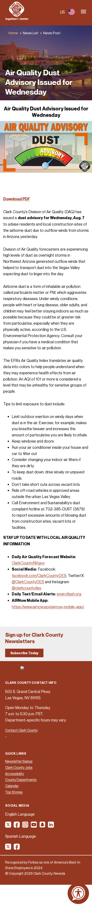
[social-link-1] (8, 826)
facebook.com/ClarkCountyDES (39, 575)
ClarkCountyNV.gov (28, 563)
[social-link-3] (25, 826)
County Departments (21, 780)
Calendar (12, 786)
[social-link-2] (17, 826)
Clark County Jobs (19, 767)
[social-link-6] (51, 826)
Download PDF (16, 199)
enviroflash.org (69, 594)
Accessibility (14, 774)
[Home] (17, 19)
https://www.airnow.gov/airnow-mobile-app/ (48, 606)
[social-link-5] (42, 826)
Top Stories (14, 792)
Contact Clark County (21, 730)
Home (13, 33)
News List (30, 33)
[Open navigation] (83, 12)
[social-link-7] (8, 848)
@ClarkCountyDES (28, 581)
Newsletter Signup (19, 761)
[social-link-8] (17, 848)
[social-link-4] (34, 826)
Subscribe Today (24, 653)
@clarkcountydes (26, 588)
